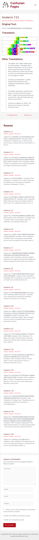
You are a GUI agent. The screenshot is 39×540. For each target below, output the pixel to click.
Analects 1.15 (9, 411)
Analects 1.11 (8, 329)
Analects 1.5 (8, 210)
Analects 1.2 (8, 152)
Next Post (28, 115)
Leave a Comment (7, 20)
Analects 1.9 (8, 287)
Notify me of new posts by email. (14, 520)
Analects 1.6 (8, 229)
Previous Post (12, 115)
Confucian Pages (17, 4)
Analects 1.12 (9, 349)
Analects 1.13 (9, 370)
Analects (16, 20)
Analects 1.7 (8, 248)
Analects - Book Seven (26, 20)
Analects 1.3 (8, 173)
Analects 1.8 (8, 269)
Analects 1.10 (9, 306)
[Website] (18, 504)
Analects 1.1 (8, 132)
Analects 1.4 (8, 192)
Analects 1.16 (9, 434)
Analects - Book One (14, 133)
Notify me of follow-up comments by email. (17, 515)
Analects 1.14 (9, 391)
